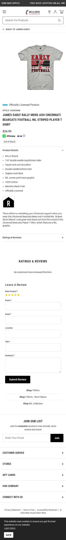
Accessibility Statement (47, 510)
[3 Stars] (12, 295)
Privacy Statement (13, 510)
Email (7, 314)
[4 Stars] (15, 295)
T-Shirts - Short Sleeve (33, 397)
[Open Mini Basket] (61, 12)
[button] (49, 12)
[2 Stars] (9, 295)
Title (7, 342)
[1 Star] (6, 295)
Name (7, 300)
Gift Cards (9, 474)
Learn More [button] (9, 528)
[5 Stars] (18, 295)
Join (56, 438)
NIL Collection (33, 403)
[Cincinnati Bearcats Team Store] (33, 12)
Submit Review (17, 379)
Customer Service (13, 452)
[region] (33, 192)
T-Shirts (33, 390)
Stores (7, 463)
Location (9, 328)
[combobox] (25, 20)
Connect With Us (13, 497)
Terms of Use (28, 510)
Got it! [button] (8, 535)
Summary (9, 356)
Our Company (11, 486)
